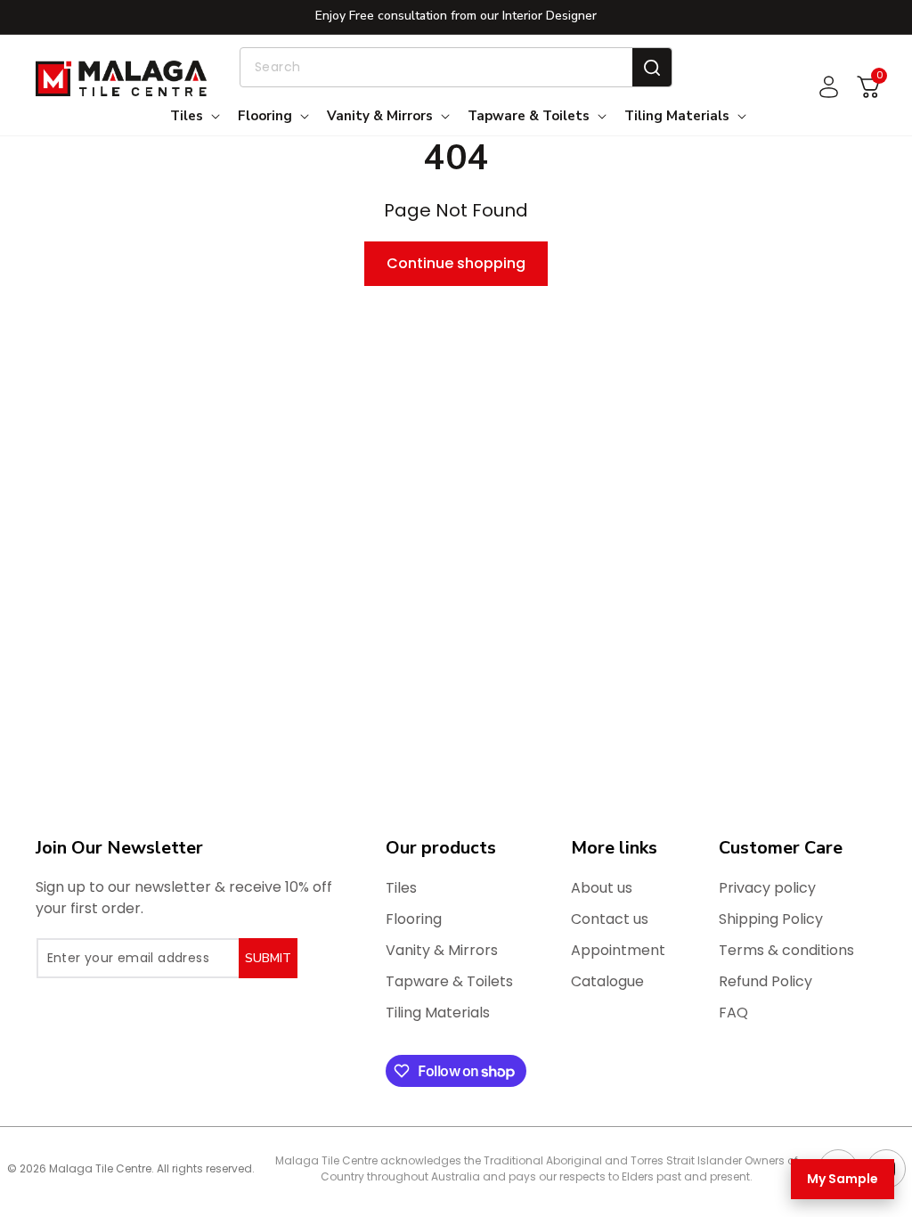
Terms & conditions (786, 950)
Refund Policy (765, 981)
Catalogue (607, 981)
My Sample (842, 1179)
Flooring (414, 919)
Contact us (609, 919)
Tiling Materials (438, 1012)
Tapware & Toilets (449, 981)
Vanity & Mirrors (442, 950)
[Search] (652, 67)
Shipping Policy (771, 919)
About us (601, 888)
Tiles (401, 888)
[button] (193, 116)
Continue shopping (456, 263)
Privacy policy (767, 888)
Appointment (618, 950)
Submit (268, 958)
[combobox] (456, 67)
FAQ (733, 1012)
